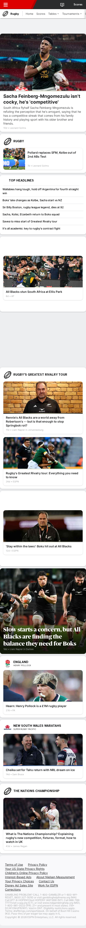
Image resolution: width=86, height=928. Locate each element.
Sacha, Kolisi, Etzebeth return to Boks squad (31, 214)
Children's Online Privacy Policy (26, 873)
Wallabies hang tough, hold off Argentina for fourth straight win (41, 191)
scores (78, 4)
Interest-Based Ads (18, 877)
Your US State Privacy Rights (24, 868)
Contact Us (46, 881)
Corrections (13, 889)
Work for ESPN (48, 885)
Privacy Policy (37, 864)
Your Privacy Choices (19, 881)
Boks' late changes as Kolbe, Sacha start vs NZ (32, 200)
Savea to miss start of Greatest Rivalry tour (30, 221)
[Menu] (5, 4)
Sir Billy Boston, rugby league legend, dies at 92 (33, 207)
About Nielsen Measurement (55, 877)
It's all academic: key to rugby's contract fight (31, 228)
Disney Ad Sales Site (19, 885)
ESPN (22, 4)
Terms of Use (14, 864)
